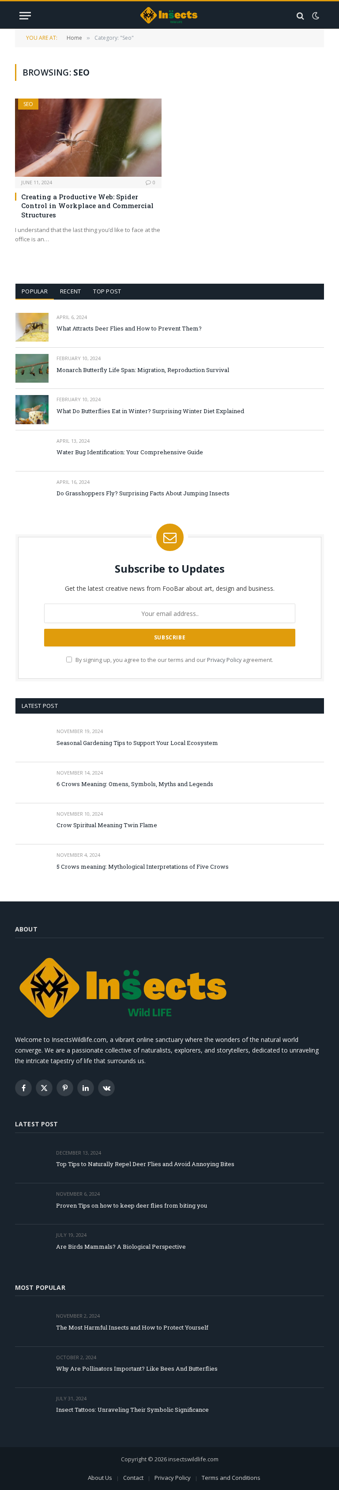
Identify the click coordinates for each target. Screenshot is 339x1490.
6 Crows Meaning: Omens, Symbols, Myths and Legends (134, 784)
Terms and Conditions (231, 1478)
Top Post (107, 291)
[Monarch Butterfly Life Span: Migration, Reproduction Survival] (32, 368)
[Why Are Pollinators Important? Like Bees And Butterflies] (31, 1367)
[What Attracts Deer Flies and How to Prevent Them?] (32, 327)
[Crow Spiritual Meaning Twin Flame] (32, 824)
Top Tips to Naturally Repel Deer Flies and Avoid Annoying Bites (145, 1164)
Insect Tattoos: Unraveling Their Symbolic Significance (132, 1410)
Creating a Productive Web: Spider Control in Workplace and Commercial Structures (87, 205)
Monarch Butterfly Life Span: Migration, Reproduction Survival (142, 370)
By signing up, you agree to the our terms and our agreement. (173, 660)
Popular (35, 291)
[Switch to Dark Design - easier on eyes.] (315, 16)
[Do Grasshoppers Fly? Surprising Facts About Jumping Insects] (32, 492)
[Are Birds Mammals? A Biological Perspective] (31, 1245)
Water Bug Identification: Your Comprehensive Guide (129, 452)
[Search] (300, 16)
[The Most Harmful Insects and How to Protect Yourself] (31, 1325)
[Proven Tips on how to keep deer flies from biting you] (31, 1204)
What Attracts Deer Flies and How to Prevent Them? (129, 328)
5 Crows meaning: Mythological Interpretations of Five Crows (142, 866)
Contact (133, 1478)
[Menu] (25, 16)
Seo (28, 104)
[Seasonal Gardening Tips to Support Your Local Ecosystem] (32, 741)
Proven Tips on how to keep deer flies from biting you (131, 1205)
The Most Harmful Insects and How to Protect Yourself (132, 1327)
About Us (100, 1478)
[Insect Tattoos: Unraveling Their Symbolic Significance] (31, 1408)
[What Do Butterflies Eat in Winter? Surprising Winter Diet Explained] (32, 409)
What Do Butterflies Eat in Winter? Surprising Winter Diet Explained (150, 411)
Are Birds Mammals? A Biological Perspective (121, 1247)
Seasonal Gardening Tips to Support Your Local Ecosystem (137, 743)
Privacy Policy (224, 660)
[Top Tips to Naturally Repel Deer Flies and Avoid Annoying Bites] (31, 1162)
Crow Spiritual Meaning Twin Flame (106, 825)
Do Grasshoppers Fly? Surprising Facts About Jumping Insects (143, 493)
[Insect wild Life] (169, 15)
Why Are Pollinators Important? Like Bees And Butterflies (137, 1368)
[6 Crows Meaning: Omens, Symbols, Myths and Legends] (32, 782)
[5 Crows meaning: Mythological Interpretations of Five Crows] (32, 865)
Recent (70, 291)
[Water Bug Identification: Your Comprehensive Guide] (32, 451)
